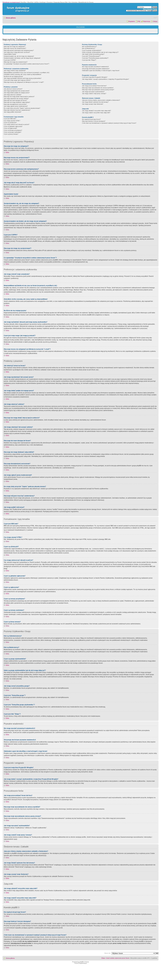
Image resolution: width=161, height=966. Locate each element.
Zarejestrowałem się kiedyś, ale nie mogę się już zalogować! (22, 58)
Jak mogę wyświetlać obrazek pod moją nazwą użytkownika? (22, 78)
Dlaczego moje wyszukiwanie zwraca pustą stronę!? (98, 89)
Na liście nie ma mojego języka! (13, 76)
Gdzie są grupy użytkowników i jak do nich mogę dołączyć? (100, 52)
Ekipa (103, 958)
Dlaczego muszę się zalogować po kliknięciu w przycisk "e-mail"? (24, 82)
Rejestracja (146, 21)
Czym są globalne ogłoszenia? (13, 126)
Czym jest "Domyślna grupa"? (91, 56)
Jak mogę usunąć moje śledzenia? (92, 104)
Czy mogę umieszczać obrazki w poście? (16, 124)
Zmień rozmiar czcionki (155, 17)
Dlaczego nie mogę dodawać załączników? (17, 102)
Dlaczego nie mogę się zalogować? (14, 46)
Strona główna (11, 18)
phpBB (81, 961)
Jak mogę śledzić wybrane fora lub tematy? (95, 102)
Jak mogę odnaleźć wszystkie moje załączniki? (96, 110)
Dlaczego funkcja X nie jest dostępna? (93, 121)
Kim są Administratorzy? (89, 46)
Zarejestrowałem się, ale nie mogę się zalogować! (19, 56)
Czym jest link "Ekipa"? (89, 60)
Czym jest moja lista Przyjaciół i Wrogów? (94, 77)
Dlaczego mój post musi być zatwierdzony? (17, 110)
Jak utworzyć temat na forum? (13, 89)
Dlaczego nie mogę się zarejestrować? (15, 62)
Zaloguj (155, 21)
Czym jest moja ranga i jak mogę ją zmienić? (17, 80)
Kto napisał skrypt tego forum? (91, 119)
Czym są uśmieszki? (10, 122)
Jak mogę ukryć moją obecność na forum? (17, 52)
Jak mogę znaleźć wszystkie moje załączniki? (96, 112)
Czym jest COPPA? (10, 60)
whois (64, 939)
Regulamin (131, 21)
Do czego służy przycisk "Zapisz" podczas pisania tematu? (22, 108)
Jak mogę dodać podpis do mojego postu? (17, 92)
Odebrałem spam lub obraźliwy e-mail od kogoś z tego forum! (100, 70)
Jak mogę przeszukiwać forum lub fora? (94, 85)
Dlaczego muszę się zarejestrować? (15, 48)
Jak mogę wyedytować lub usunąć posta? (16, 90)
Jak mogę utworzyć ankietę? (12, 94)
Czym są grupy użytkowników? (91, 50)
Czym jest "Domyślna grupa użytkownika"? (95, 58)
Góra (7, 152)
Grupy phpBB (70, 914)
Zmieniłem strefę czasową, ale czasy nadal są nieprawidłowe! (22, 74)
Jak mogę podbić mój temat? (12, 112)
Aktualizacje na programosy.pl (11, 2)
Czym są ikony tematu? (11, 134)
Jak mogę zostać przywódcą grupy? (93, 54)
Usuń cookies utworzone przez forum (117, 958)
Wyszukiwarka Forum (150, 9)
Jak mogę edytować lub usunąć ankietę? (16, 98)
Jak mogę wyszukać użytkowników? (93, 91)
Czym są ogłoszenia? (10, 128)
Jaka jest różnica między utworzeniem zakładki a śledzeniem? (101, 100)
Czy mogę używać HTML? (12, 120)
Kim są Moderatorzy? (88, 48)
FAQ (139, 21)
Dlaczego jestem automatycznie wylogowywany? (19, 50)
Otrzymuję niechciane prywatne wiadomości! (95, 68)
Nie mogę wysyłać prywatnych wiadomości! (95, 66)
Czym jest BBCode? (10, 118)
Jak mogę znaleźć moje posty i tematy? (94, 93)
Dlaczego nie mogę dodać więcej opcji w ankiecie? (19, 96)
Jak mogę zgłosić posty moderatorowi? (16, 106)
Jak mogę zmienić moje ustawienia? (15, 70)
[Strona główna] (18, 7)
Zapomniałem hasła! (10, 54)
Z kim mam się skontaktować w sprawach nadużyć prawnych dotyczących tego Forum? (109, 123)
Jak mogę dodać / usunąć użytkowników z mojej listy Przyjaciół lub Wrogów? (105, 79)
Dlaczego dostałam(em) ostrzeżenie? (15, 104)
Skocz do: (107, 953)
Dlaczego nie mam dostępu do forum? (15, 100)
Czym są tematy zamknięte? (12, 132)
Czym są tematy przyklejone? (13, 130)
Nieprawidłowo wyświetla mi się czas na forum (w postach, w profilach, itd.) (26, 72)
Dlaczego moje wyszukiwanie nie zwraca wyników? (97, 87)
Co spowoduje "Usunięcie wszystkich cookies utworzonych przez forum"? (26, 64)
